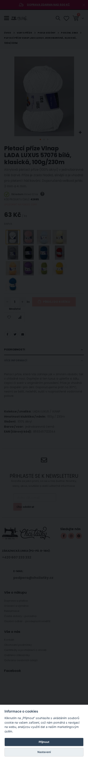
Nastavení (44, 752)
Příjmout (44, 742)
